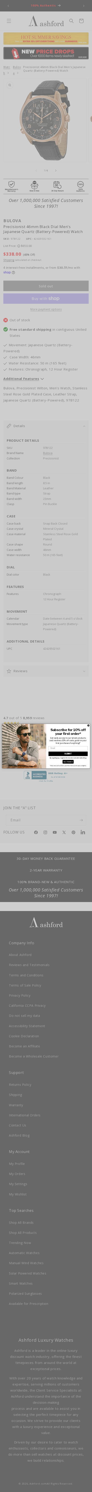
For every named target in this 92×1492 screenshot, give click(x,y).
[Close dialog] (88, 725)
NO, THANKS (68, 762)
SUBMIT (68, 753)
